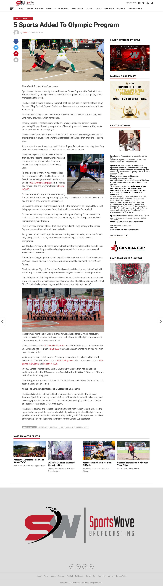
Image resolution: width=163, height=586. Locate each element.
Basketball (76, 8)
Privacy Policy (135, 8)
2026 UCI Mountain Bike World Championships (61, 464)
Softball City (81, 427)
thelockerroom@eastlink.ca (127, 229)
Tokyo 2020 (54, 348)
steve (25, 32)
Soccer (89, 8)
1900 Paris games (65, 360)
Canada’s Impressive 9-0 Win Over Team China (132, 464)
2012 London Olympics (54, 345)
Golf (98, 8)
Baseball (50, 8)
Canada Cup (42, 427)
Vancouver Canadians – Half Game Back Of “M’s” (28, 461)
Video (29, 8)
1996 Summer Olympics (39, 182)
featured (53, 427)
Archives (121, 8)
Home (21, 8)
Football (62, 8)
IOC (62, 427)
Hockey (38, 8)
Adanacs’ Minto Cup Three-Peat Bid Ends (97, 464)
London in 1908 (50, 363)
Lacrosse (108, 8)
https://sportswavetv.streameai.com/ (126, 221)
